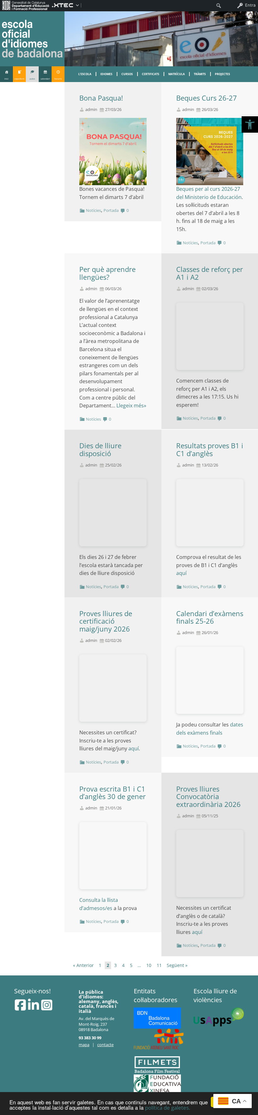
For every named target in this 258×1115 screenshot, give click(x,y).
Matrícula (176, 74)
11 (159, 965)
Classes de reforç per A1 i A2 (209, 273)
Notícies (93, 210)
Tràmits (200, 74)
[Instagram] (46, 1007)
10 (148, 965)
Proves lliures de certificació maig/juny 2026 (105, 621)
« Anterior (83, 965)
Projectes (222, 74)
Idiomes (106, 74)
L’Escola (84, 74)
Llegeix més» (131, 405)
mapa (84, 1044)
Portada (111, 210)
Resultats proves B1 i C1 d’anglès (209, 449)
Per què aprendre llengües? (107, 273)
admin (91, 110)
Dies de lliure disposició (100, 449)
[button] (250, 124)
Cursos (127, 74)
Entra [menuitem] (250, 5)
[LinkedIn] (34, 1007)
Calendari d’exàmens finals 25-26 (209, 617)
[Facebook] (21, 1007)
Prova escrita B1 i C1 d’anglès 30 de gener (112, 792)
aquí (181, 573)
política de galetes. (167, 1107)
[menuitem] (26, 5)
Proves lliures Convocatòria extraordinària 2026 (208, 796)
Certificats (150, 74)
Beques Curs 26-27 (206, 97)
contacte (105, 1044)
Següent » (177, 965)
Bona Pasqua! (101, 97)
